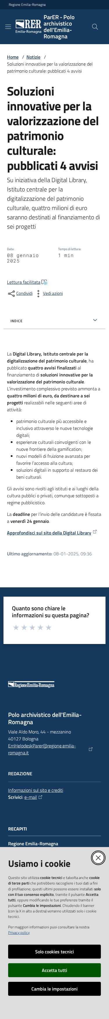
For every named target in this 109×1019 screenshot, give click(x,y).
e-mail (30, 797)
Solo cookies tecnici (54, 951)
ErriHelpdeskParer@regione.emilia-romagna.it (42, 749)
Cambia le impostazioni (54, 988)
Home (13, 56)
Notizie (33, 56)
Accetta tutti (54, 970)
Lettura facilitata (23, 282)
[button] (95, 26)
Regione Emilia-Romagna (27, 4)
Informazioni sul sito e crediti (35, 790)
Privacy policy (19, 932)
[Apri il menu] (8, 26)
